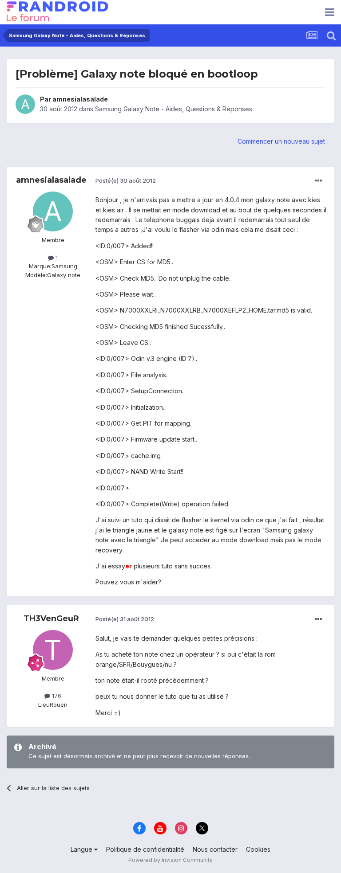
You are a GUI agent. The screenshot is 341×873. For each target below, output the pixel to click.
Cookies (258, 849)
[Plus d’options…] (318, 181)
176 (55, 695)
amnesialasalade (80, 99)
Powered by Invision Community (170, 860)
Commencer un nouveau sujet (281, 141)
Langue (82, 849)
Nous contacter (215, 849)
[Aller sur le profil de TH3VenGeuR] (53, 650)
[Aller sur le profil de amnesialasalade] (25, 104)
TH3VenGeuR (51, 618)
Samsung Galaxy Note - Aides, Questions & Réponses (173, 109)
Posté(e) (125, 180)
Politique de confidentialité (145, 849)
